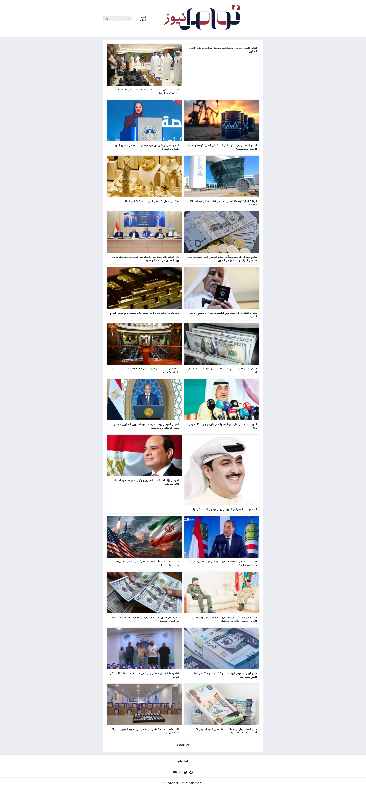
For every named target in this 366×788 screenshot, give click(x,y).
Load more (183, 744)
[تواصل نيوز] (206, 18)
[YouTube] (175, 772)
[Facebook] (191, 772)
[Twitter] (185, 772)
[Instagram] (180, 772)
